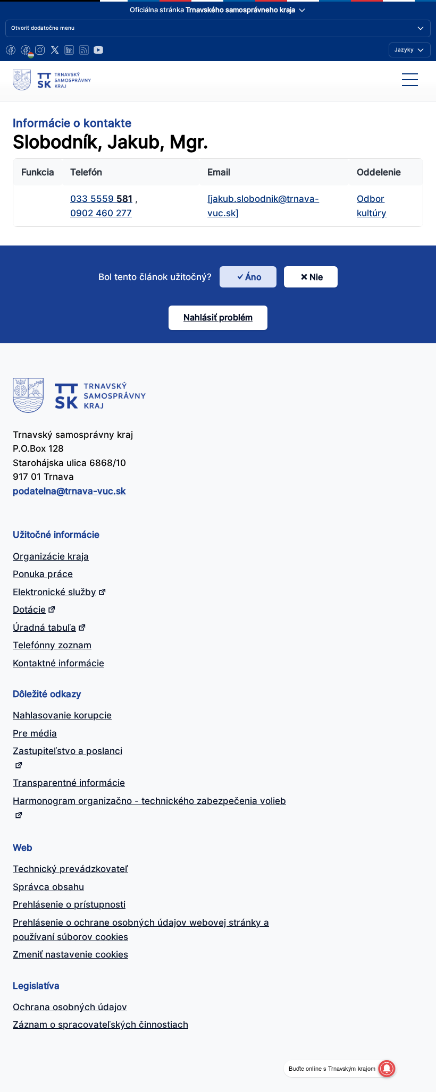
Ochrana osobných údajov (70, 1007)
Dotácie (29, 609)
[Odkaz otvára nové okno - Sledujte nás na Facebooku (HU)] (25, 50)
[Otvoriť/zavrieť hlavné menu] (410, 79)
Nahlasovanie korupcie (62, 715)
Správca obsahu (48, 887)
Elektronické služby (54, 592)
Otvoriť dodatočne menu (42, 27)
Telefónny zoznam (52, 645)
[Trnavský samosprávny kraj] (52, 79)
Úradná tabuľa (44, 627)
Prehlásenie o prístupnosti (69, 904)
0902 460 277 (101, 213)
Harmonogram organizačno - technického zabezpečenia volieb (149, 800)
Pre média (35, 733)
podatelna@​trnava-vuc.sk (69, 491)
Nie (316, 277)
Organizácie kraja (51, 556)
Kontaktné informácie (58, 663)
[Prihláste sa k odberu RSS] (84, 50)
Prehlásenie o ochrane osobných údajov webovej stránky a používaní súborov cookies (141, 929)
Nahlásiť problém (218, 317)
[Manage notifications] (386, 1068)
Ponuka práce (43, 574)
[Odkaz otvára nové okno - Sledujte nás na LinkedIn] (69, 50)
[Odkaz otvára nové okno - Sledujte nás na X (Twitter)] (54, 50)
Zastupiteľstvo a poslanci (67, 751)
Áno (253, 277)
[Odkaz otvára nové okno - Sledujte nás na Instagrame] (40, 50)
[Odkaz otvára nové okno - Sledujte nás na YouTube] (98, 50)
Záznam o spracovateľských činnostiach (100, 1024)
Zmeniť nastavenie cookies (70, 954)
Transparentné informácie (69, 782)
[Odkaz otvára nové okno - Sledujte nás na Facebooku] (10, 50)
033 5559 (101, 198)
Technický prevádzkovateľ (70, 869)
